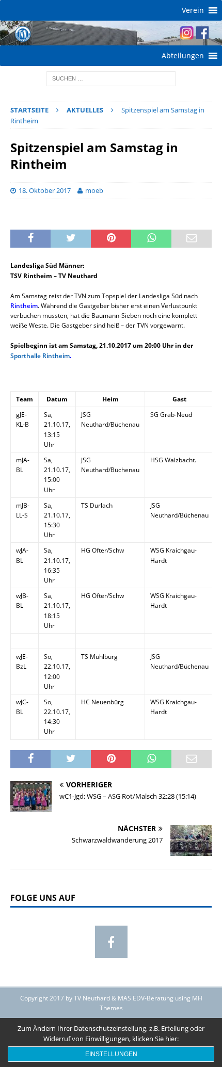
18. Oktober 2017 (45, 190)
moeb (94, 190)
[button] (193, 10)
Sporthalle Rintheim (40, 355)
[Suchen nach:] (111, 78)
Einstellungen (111, 1054)
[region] (111, 33)
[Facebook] (111, 942)
